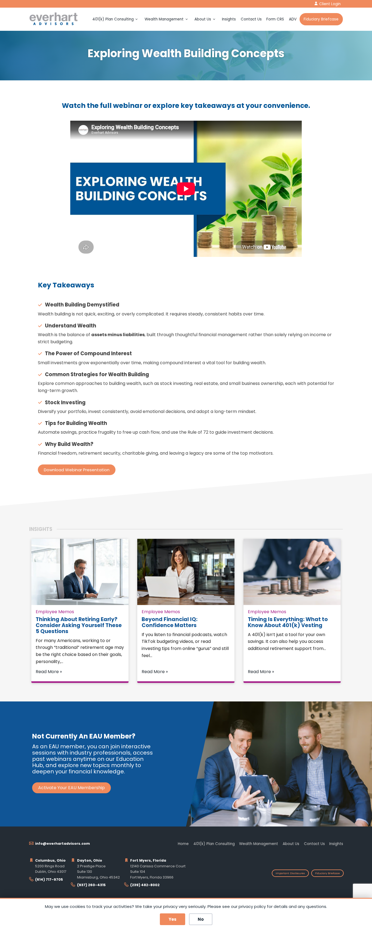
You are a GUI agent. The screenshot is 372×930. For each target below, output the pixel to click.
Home (183, 843)
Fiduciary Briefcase (321, 19)
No (201, 919)
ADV (293, 19)
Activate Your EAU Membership (71, 788)
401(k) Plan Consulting (113, 19)
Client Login (330, 4)
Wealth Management (164, 19)
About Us (202, 19)
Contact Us (251, 19)
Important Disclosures (290, 873)
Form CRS (275, 19)
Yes (172, 919)
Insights (229, 19)
